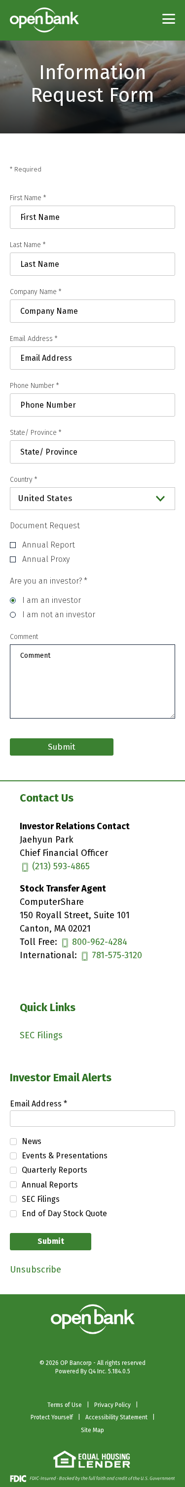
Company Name (36, 292)
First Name (28, 198)
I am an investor (51, 600)
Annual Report (48, 545)
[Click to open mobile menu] (168, 19)
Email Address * (55, 1104)
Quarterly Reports (54, 1170)
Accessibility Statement (116, 1418)
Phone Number (34, 386)
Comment (24, 637)
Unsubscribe (35, 1269)
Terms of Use (64, 1405)
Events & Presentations (65, 1155)
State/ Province (36, 432)
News (31, 1141)
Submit (50, 1241)
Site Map (92, 1431)
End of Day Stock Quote (64, 1213)
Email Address (34, 339)
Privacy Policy (112, 1405)
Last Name (28, 245)
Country (23, 479)
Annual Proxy (46, 559)
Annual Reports (50, 1185)
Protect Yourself (52, 1418)
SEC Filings (56, 1035)
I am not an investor (58, 614)
